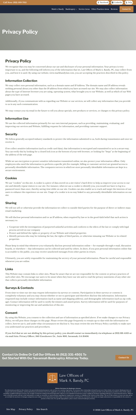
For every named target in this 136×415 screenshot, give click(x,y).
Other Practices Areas (100, 9)
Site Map (10, 409)
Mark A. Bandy (58, 9)
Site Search (41, 409)
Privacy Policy (26, 409)
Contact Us (126, 9)
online (23, 354)
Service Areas (84, 9)
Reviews (114, 9)
